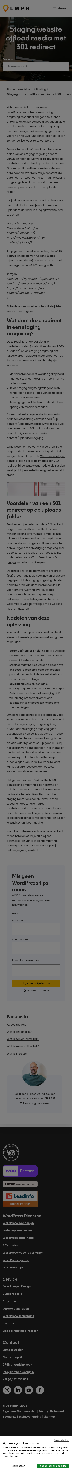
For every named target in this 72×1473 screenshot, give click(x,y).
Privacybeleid (61, 1440)
